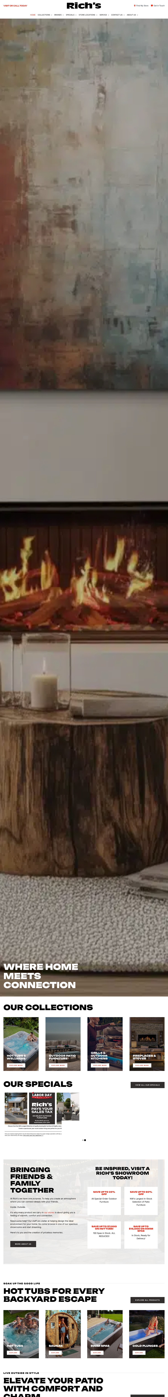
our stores (49, 1212)
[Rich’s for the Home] (84, 3)
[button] (83, 1140)
